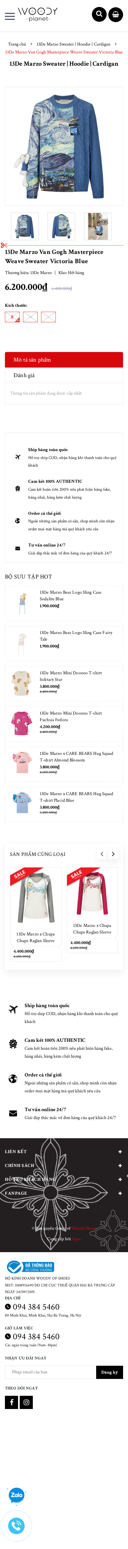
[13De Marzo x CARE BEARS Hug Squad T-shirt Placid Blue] (22, 805)
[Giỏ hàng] (115, 15)
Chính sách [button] (19, 1166)
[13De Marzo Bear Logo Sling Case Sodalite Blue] (22, 603)
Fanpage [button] (16, 1193)
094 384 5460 (36, 1307)
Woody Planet (84, 1228)
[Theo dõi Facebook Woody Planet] (11, 1402)
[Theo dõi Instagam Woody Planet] (26, 1402)
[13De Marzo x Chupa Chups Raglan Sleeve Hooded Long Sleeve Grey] (35, 897)
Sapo (76, 1239)
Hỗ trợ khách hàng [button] (30, 1179)
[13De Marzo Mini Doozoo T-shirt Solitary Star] (22, 684)
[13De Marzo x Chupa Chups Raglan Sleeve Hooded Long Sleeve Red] (92, 893)
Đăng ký (109, 1372)
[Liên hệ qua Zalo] (16, 1495)
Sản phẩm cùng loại (37, 854)
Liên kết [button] (16, 1152)
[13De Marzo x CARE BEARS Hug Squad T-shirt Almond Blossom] (22, 764)
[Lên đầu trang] (105, 1534)
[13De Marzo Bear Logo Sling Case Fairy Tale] (22, 643)
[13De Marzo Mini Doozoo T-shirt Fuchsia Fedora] (22, 724)
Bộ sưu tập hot (28, 577)
